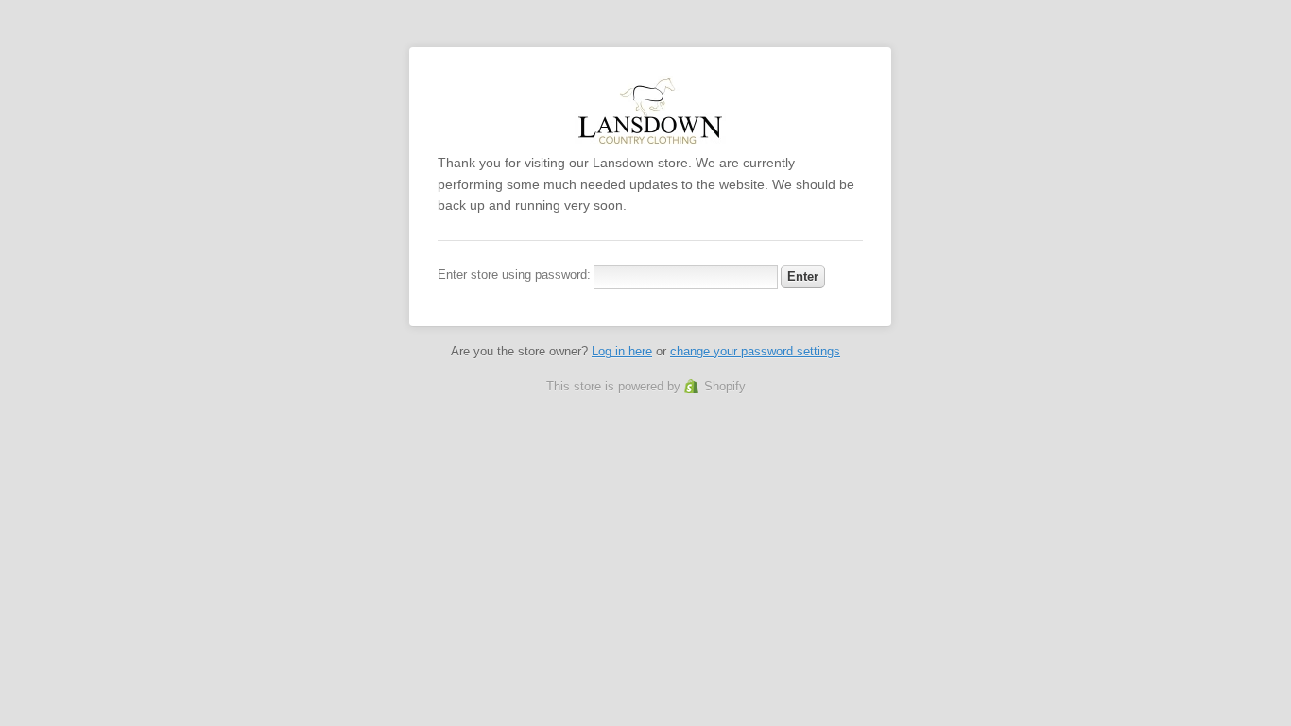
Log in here (622, 351)
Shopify (725, 386)
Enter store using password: (514, 275)
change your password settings (755, 351)
